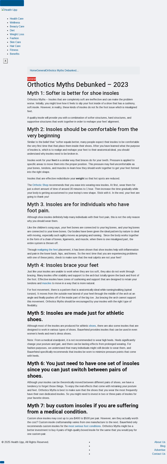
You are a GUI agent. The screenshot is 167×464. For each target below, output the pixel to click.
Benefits (14, 53)
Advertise (159, 450)
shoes (92, 325)
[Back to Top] (2, 462)
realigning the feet (47, 249)
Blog (162, 446)
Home (33, 70)
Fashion (14, 38)
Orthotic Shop (40, 185)
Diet (12, 30)
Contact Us (158, 453)
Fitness (14, 50)
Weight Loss (17, 34)
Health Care (16, 18)
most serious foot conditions (84, 426)
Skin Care (15, 42)
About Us (159, 442)
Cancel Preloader (12, 3)
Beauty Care (17, 26)
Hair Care (15, 46)
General (41, 70)
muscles (46, 283)
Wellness (15, 22)
